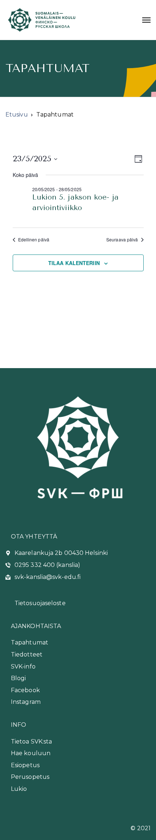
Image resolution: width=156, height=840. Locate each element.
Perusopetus (30, 776)
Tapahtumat (29, 642)
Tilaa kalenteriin (74, 263)
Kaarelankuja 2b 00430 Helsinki (61, 552)
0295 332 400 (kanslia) (47, 564)
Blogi (18, 678)
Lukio (19, 788)
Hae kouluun (30, 753)
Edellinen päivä (34, 239)
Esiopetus (25, 765)
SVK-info (23, 666)
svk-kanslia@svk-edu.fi (48, 576)
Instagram (26, 701)
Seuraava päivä (122, 239)
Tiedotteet (26, 654)
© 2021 (141, 828)
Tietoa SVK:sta (31, 741)
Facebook (25, 690)
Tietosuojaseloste (40, 603)
